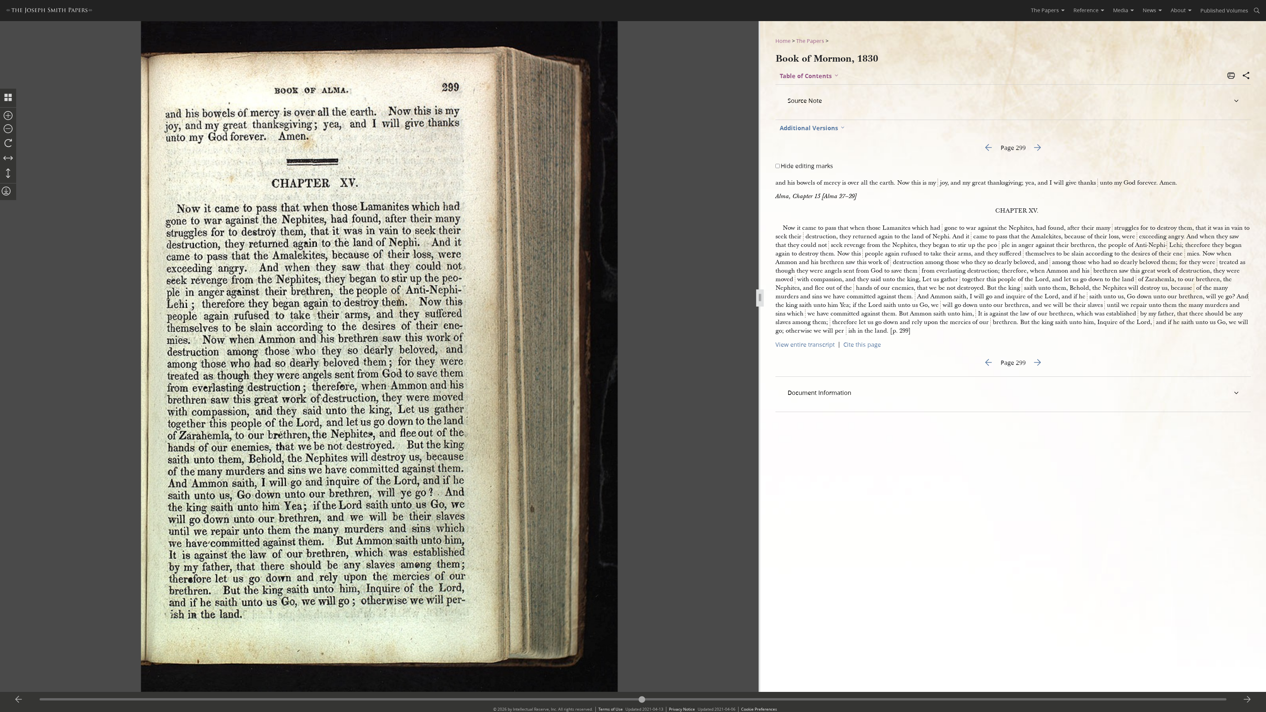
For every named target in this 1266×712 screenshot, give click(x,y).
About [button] (1178, 10)
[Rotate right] (8, 143)
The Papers (810, 40)
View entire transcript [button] (805, 344)
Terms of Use (610, 709)
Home (783, 40)
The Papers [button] (1045, 10)
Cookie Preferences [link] (759, 709)
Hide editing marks (807, 166)
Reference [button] (1086, 10)
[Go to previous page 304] (19, 699)
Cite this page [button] (862, 344)
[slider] (633, 699)
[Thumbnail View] (8, 98)
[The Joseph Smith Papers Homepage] (49, 11)
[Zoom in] (8, 116)
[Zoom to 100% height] (8, 173)
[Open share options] (1246, 76)
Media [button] (1120, 10)
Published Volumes (1224, 10)
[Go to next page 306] (1247, 699)
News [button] (1149, 10)
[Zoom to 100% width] (8, 158)
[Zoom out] (8, 129)
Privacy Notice (682, 709)
